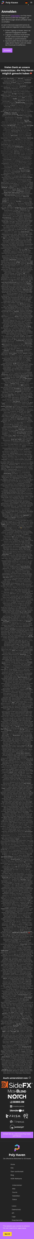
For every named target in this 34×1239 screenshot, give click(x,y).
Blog (12, 1175)
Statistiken (16, 1196)
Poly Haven (12, 2)
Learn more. (22, 1228)
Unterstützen (17, 1185)
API (13, 1213)
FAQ (12, 1168)
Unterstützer (15, 16)
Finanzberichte (17, 1220)
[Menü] (31, 2)
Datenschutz (16, 1209)
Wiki (13, 1189)
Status (14, 1199)
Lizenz (14, 1206)
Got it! (7, 1234)
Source (14, 1192)
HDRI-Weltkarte (16, 1179)
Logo (13, 1217)
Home (13, 1164)
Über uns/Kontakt (17, 1171)
